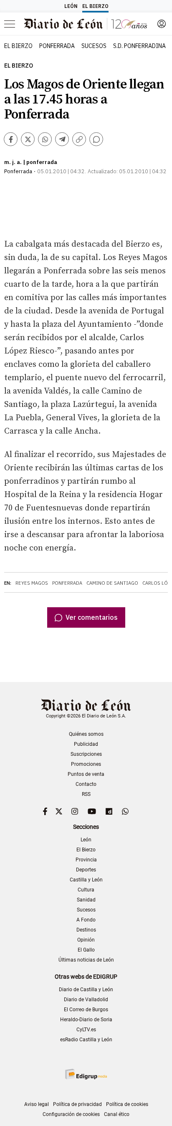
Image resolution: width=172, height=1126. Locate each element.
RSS (86, 794)
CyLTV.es (86, 1030)
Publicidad (86, 744)
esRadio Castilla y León (86, 1040)
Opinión (86, 940)
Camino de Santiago (112, 583)
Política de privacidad (77, 1104)
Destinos (86, 930)
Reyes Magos (31, 583)
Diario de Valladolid (86, 999)
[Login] (161, 24)
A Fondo (86, 920)
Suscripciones (86, 754)
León (86, 840)
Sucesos (86, 910)
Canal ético (116, 1114)
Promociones (86, 764)
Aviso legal (36, 1104)
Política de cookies (127, 1104)
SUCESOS (93, 46)
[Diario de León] (86, 706)
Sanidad (86, 900)
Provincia (86, 860)
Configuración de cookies (71, 1114)
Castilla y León (86, 880)
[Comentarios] (96, 139)
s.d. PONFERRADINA (139, 46)
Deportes (86, 870)
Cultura (86, 890)
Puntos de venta (86, 774)
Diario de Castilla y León (86, 989)
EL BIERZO (18, 46)
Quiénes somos (86, 734)
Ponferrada (67, 583)
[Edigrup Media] (86, 1074)
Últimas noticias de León (86, 960)
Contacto (86, 784)
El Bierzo (18, 65)
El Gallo (86, 950)
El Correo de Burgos (86, 1009)
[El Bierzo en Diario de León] (85, 24)
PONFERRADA (57, 46)
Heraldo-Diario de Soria (86, 1019)
